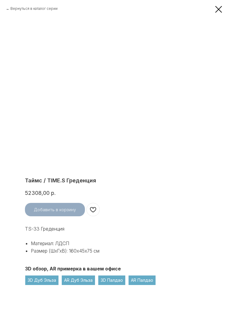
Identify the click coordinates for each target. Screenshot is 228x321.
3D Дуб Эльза (42, 280)
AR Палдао (142, 280)
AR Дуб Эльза (78, 280)
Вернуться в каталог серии (34, 8)
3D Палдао (112, 280)
